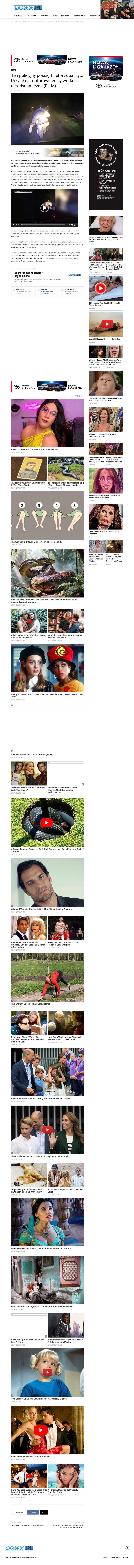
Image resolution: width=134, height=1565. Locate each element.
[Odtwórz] (14, 225)
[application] (44, 208)
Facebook (46, 293)
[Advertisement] (67, 38)
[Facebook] (127, 1548)
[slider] (43, 224)
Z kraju (24, 21)
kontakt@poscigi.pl (47, 291)
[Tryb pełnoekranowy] (75, 225)
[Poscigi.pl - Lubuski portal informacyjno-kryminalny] (28, 7)
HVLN (37, 1557)
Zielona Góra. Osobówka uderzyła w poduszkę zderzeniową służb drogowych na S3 (68, 1526)
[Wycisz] (72, 225)
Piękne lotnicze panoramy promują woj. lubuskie (27, 1525)
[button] (44, 208)
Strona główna (15, 21)
